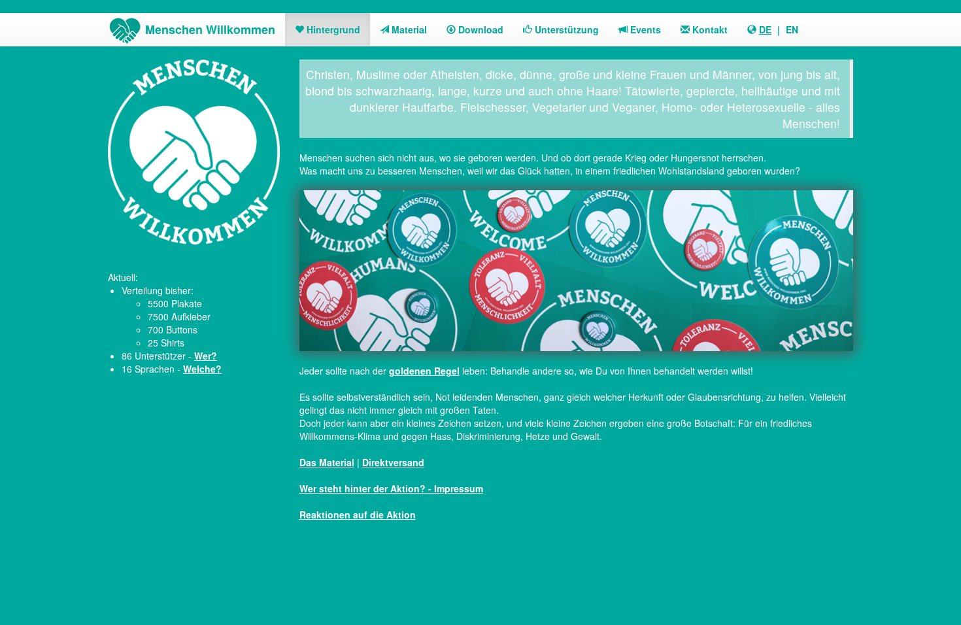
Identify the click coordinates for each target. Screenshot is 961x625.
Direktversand (393, 462)
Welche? (202, 368)
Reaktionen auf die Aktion (357, 514)
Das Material (326, 462)
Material (408, 29)
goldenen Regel (424, 370)
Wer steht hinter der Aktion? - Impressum (391, 488)
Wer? (205, 355)
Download (479, 29)
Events (644, 29)
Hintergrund (332, 29)
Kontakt (709, 29)
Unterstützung (565, 29)
